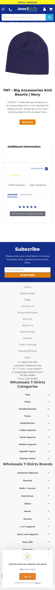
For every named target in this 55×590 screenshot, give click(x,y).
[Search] (49, 17)
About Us (27, 325)
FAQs (27, 299)
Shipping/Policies (27, 312)
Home (6, 22)
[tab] (17, 185)
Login (27, 357)
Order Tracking (27, 344)
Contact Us (27, 306)
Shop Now (27, 122)
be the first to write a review (27, 214)
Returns (27, 319)
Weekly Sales (27, 293)
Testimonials (27, 331)
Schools (27, 338)
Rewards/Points (27, 351)
